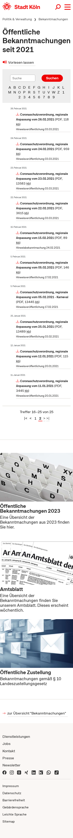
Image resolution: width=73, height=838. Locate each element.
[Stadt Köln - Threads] (19, 772)
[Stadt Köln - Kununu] (41, 772)
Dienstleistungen (16, 736)
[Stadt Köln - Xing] (26, 772)
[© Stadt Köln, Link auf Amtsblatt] (36, 559)
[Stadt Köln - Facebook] (4, 772)
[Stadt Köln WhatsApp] (48, 772)
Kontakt (8, 751)
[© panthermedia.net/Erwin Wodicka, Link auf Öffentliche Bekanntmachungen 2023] (36, 476)
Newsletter (11, 765)
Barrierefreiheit (13, 800)
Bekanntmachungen (53, 19)
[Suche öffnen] (58, 7)
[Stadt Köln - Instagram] (12, 772)
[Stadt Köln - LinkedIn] (34, 772)
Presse (8, 758)
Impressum (10, 786)
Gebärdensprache (15, 807)
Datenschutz (11, 793)
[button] (67, 7)
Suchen (52, 78)
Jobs (6, 743)
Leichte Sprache (14, 814)
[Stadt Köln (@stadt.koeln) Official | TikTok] (56, 772)
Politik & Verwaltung (17, 19)
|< (25, 418)
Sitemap (8, 821)
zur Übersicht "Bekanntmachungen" (37, 713)
